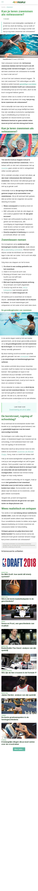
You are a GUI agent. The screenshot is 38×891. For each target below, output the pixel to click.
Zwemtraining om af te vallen (19, 410)
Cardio (3, 7)
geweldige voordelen (28, 84)
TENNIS (3, 715)
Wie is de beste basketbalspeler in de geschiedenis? (17, 600)
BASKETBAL (4, 572)
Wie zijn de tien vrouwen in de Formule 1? (18, 673)
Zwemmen (10, 7)
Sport (3, 621)
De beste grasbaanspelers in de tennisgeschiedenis (15, 718)
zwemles (4, 168)
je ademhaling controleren (13, 250)
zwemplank (24, 356)
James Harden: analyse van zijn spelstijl (18, 695)
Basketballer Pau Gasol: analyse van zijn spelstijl (18, 649)
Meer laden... (19, 749)
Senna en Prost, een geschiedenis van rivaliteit (17, 624)
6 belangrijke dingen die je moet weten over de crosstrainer (18, 743)
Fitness (3, 740)
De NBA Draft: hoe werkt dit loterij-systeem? (16, 575)
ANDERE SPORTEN (6, 670)
